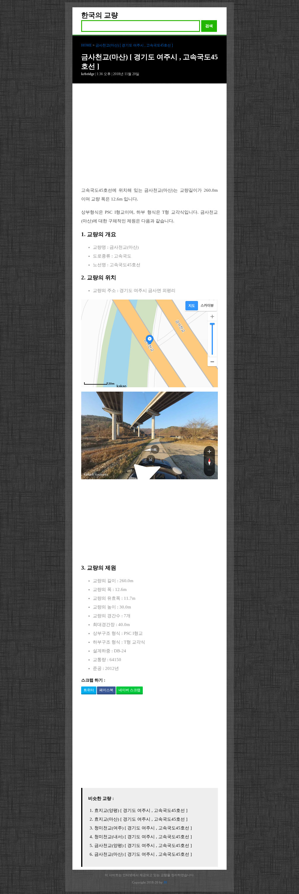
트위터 (89, 690)
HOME (86, 45)
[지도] (191, 305)
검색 (209, 26)
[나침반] (209, 461)
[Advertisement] (149, 140)
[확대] (212, 316)
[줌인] (209, 451)
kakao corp (88, 474)
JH (165, 882)
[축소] (212, 361)
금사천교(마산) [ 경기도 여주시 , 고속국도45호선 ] (134, 45)
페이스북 (106, 690)
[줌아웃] (209, 471)
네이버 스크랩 (129, 690)
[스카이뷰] (207, 305)
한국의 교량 (99, 15)
